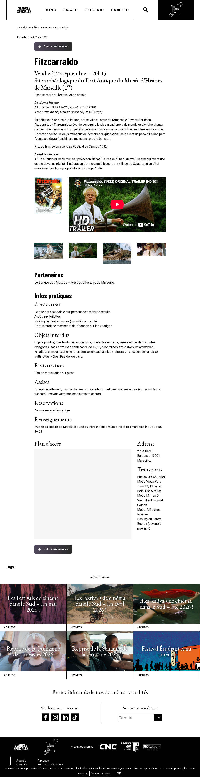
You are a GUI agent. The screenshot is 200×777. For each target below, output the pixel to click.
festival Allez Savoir (71, 95)
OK (119, 773)
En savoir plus (100, 773)
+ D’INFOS (9, 627)
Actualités (33, 27)
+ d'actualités (100, 577)
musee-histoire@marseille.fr (127, 427)
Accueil (21, 27)
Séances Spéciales (24, 10)
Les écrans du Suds (175, 10)
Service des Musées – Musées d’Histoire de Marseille (76, 282)
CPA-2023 (47, 27)
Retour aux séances (56, 46)
